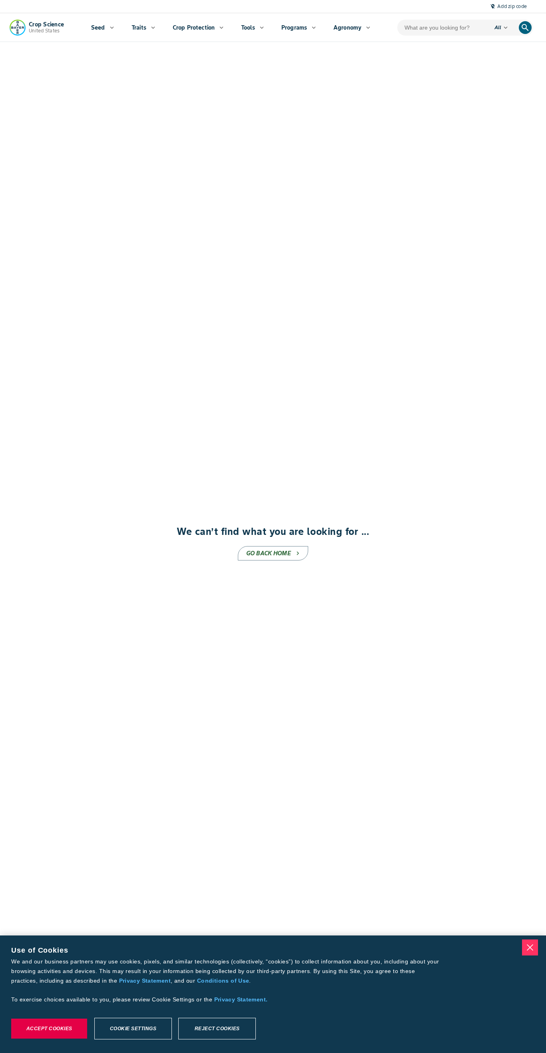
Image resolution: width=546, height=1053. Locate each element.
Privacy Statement (145, 980)
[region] (273, 994)
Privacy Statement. (241, 999)
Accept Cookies (49, 1028)
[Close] (530, 947)
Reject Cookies (217, 1028)
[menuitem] (102, 28)
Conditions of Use (223, 980)
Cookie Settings (133, 1028)
